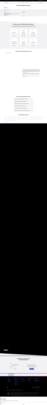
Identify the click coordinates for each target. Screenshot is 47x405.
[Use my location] (4, 11)
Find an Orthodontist (23, 35)
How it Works (27, 2)
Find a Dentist (23, 2)
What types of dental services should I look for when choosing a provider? (22, 110)
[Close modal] (0, 397)
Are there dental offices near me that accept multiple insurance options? (22, 103)
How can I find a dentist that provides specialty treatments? (21, 101)
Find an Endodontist (33, 45)
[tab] (23, 7)
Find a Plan (20, 2)
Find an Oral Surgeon (14, 45)
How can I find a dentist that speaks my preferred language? (21, 108)
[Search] (37, 2)
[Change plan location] (5, 0)
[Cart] (39, 2)
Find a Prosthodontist (33, 35)
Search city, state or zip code (6, 9)
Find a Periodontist (23, 45)
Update (23, 404)
